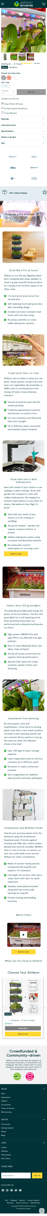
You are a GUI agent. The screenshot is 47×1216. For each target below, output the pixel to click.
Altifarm (4, 1101)
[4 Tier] (6, 88)
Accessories (6, 1105)
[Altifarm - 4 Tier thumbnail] (5, 57)
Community (5, 1124)
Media (3, 1131)
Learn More (24, 1028)
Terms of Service (7, 1108)
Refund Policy (35, 1203)
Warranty (10, 1203)
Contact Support (33, 1200)
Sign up (37, 1175)
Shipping (13, 1200)
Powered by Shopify (23, 1209)
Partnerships (6, 1155)
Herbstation (5, 1097)
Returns (22, 1200)
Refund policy (6, 1112)
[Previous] (3, 1007)
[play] (23, 934)
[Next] (44, 1007)
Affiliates (4, 1151)
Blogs (3, 1135)
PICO (3, 1094)
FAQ (6, 1200)
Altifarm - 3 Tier (24, 1020)
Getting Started (7, 1128)
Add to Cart (16, 554)
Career (4, 1147)
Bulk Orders (5, 1158)
